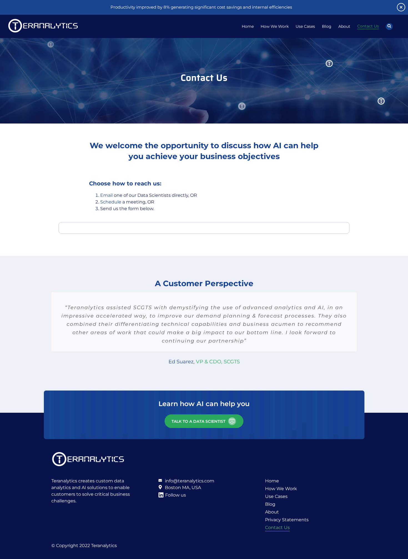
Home (272, 481)
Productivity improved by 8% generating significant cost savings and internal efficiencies (201, 7)
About (272, 512)
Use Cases (276, 496)
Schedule (110, 202)
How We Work (281, 488)
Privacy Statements (287, 519)
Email (106, 195)
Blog (270, 504)
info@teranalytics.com (189, 481)
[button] (389, 26)
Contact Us (277, 527)
